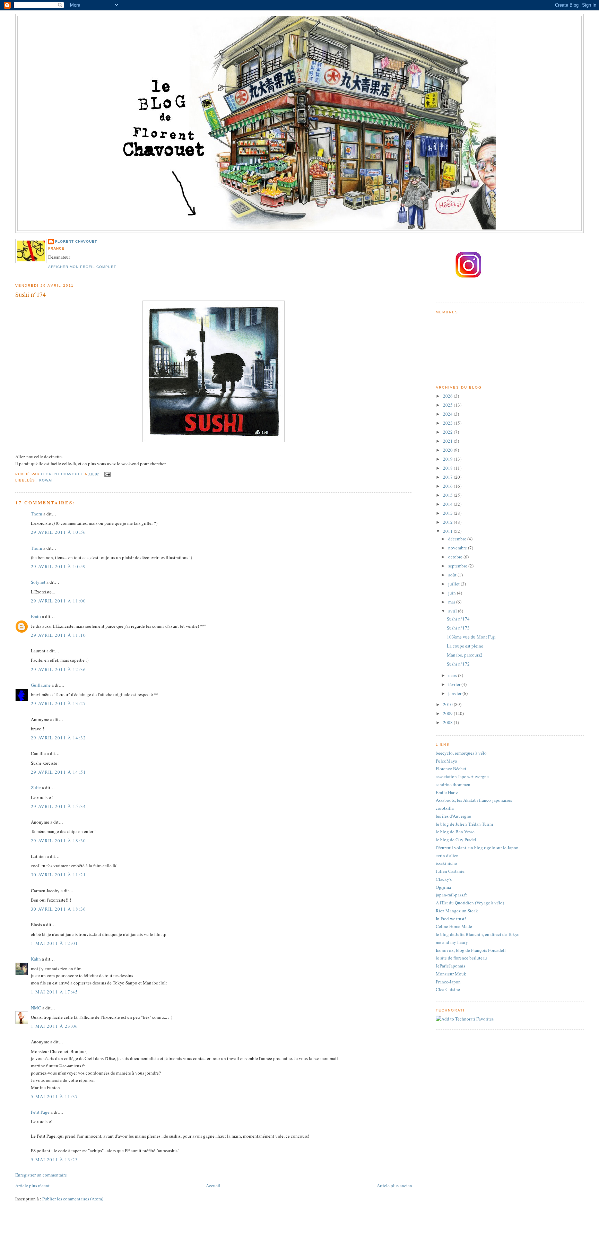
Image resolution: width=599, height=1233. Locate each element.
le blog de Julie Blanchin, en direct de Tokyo (478, 934)
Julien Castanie (450, 871)
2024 (448, 414)
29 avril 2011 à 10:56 (58, 532)
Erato (36, 616)
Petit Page (40, 1112)
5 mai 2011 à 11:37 (54, 1096)
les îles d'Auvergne (453, 816)
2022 (448, 432)
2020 (448, 450)
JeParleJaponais (450, 966)
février (454, 684)
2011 (448, 531)
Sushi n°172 (458, 664)
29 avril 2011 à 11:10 (58, 635)
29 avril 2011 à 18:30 (58, 840)
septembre (458, 566)
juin (452, 593)
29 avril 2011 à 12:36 (58, 669)
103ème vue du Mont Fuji (471, 637)
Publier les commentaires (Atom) (72, 1199)
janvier (455, 693)
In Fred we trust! (451, 918)
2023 (448, 423)
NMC (36, 1008)
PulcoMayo (446, 761)
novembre (458, 548)
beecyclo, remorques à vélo (461, 753)
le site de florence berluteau (461, 958)
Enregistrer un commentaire (41, 1175)
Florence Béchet (451, 768)
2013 (448, 513)
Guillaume (41, 685)
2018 (448, 468)
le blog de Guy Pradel (456, 839)
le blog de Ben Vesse (455, 831)
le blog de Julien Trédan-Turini (464, 824)
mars (453, 675)
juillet (454, 584)
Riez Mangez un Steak (457, 911)
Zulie (36, 787)
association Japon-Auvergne (462, 776)
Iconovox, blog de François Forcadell (471, 950)
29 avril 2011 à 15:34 (58, 806)
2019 (448, 459)
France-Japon (448, 982)
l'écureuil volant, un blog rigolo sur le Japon (477, 847)
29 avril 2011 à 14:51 (58, 772)
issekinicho (446, 863)
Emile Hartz (447, 792)
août (453, 575)
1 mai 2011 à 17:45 (54, 992)
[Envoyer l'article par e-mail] (107, 474)
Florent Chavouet (76, 241)
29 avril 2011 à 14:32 (58, 738)
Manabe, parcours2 (465, 655)
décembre (457, 539)
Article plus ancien (394, 1185)
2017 (448, 477)
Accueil (213, 1185)
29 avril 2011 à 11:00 (58, 601)
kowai (46, 480)
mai (452, 602)
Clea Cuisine (448, 989)
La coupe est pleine (465, 646)
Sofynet (38, 582)
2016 (448, 486)
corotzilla (445, 808)
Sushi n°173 (458, 628)
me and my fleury (452, 942)
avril (453, 611)
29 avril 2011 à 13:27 (58, 703)
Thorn (36, 514)
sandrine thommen (453, 784)
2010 (448, 704)
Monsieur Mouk (451, 974)
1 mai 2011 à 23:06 (54, 1026)
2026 (448, 396)
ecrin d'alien (447, 855)
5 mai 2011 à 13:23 (54, 1159)
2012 (448, 522)
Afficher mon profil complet (82, 267)
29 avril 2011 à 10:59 (58, 566)
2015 (448, 495)
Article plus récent (32, 1185)
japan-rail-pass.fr (451, 895)
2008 (448, 722)
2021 (448, 441)
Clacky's (444, 879)
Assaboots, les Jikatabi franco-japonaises (474, 800)
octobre (455, 557)
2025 (448, 405)
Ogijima (443, 887)
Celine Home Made (454, 926)
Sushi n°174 (458, 619)
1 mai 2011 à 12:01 (54, 943)
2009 (448, 713)
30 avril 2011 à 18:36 (58, 909)
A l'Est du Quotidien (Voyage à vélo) (470, 903)
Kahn (36, 959)
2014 (448, 504)
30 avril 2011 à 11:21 (58, 874)
